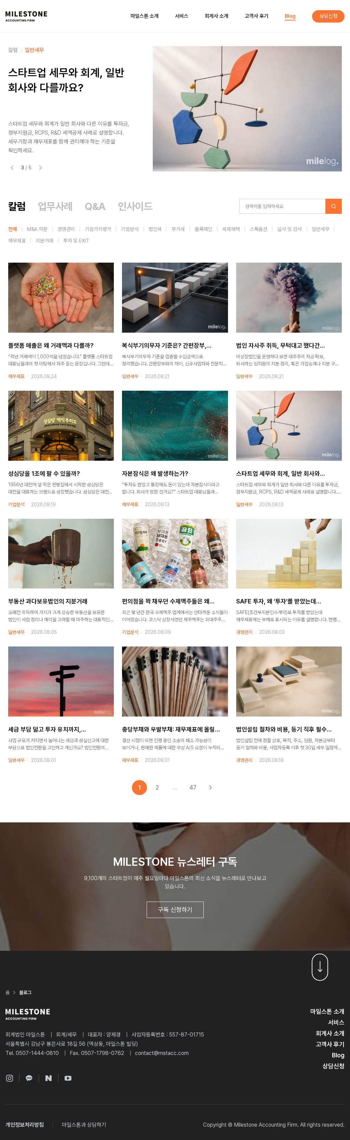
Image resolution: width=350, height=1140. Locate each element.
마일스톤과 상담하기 (84, 1125)
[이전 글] (12, 167)
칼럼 (13, 50)
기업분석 (129, 229)
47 (193, 787)
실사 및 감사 (289, 229)
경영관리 (66, 229)
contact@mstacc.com (162, 1053)
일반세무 (34, 50)
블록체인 (203, 229)
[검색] (333, 206)
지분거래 (44, 241)
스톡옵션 (258, 229)
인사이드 (135, 206)
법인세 (155, 229)
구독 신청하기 (175, 909)
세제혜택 (231, 229)
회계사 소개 (216, 16)
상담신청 (328, 16)
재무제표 (17, 241)
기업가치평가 (98, 229)
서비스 (181, 16)
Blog (290, 16)
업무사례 (55, 206)
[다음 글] (40, 167)
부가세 (178, 229)
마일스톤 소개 (145, 16)
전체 (12, 229)
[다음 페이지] (210, 787)
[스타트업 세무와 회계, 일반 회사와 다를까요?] (247, 108)
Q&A (95, 206)
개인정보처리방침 (24, 1125)
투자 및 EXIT (76, 241)
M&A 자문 (37, 229)
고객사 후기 (256, 16)
